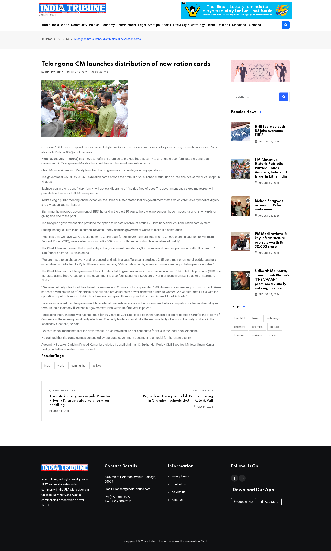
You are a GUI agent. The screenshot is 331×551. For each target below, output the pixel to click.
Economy (108, 25)
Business (254, 25)
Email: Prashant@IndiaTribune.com (127, 489)
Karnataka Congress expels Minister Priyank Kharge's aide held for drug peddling (79, 401)
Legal (142, 25)
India (55, 25)
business (239, 335)
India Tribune (157, 541)
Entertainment (126, 25)
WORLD (60, 365)
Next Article (201, 390)
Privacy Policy (180, 476)
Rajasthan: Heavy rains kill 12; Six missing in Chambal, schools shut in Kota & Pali (178, 398)
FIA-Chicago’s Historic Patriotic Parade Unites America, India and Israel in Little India (271, 168)
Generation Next (196, 541)
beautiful (239, 318)
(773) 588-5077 (120, 497)
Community (79, 25)
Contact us (179, 484)
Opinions (224, 25)
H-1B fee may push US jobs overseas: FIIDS (270, 131)
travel (255, 318)
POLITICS (97, 365)
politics (274, 326)
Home (46, 25)
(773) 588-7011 (121, 501)
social (272, 335)
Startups (154, 25)
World (65, 25)
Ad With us (178, 492)
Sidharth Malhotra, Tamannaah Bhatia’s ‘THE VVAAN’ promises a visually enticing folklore (272, 279)
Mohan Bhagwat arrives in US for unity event (269, 205)
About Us (177, 499)
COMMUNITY (78, 365)
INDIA (65, 39)
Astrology (198, 25)
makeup (257, 335)
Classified (239, 25)
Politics (94, 25)
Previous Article (63, 390)
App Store (271, 502)
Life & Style (181, 25)
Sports (166, 25)
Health (211, 25)
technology (273, 318)
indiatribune (54, 72)
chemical (239, 326)
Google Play (245, 502)
